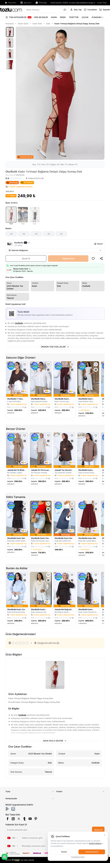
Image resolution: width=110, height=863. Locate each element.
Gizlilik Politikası (95, 843)
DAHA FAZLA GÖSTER (53, 741)
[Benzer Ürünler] (25, 370)
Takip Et (100, 244)
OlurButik (19, 323)
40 (48, 234)
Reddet (64, 852)
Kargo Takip (102, 3)
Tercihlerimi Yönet (78, 857)
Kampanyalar (11, 798)
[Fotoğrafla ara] (65, 10)
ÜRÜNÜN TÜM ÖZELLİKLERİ (53, 347)
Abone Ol (98, 830)
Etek (48, 23)
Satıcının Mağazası (19, 250)
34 (11, 234)
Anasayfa (10, 23)
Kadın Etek (37, 23)
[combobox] (13, 838)
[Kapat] (104, 835)
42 (61, 234)
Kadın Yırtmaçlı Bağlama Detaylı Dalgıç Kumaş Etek (76, 23)
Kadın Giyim (23, 23)
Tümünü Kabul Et (91, 852)
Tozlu (8, 791)
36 (24, 234)
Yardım (59, 791)
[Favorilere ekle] (25, 364)
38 (36, 234)
